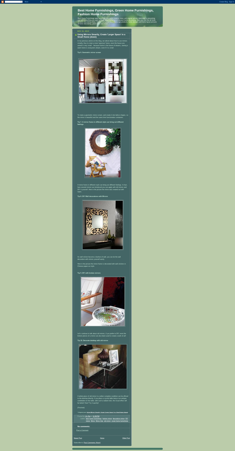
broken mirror (107, 419)
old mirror (107, 421)
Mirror (93, 421)
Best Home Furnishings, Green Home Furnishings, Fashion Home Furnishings (115, 12)
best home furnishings (94, 419)
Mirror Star (99, 421)
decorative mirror (118, 419)
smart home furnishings (120, 421)
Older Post (126, 438)
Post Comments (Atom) (92, 443)
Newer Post (78, 438)
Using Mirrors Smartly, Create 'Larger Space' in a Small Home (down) (107, 412)
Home (102, 438)
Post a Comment (82, 430)
